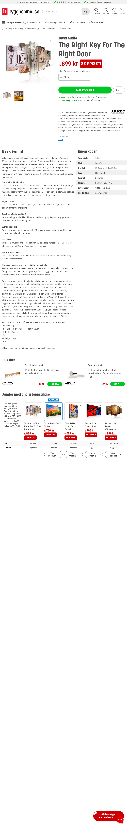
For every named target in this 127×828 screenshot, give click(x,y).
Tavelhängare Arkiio (34, 365)
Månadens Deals (96, 22)
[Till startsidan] (20, 11)
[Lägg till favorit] (49, 41)
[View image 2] (19, 96)
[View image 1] (7, 96)
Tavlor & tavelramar (48, 28)
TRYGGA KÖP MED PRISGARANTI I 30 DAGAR (35, 2)
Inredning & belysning (13, 28)
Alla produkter (14, 22)
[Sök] (86, 11)
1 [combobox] (118, 90)
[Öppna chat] (120, 820)
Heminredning (31, 28)
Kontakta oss (33, 22)
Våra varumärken (77, 22)
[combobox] (74, 77)
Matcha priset (85, 71)
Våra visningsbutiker (54, 22)
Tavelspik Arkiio (95, 365)
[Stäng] (95, 813)
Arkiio (60, 139)
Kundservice (96, 13)
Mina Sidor (106, 13)
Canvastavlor (65, 28)
